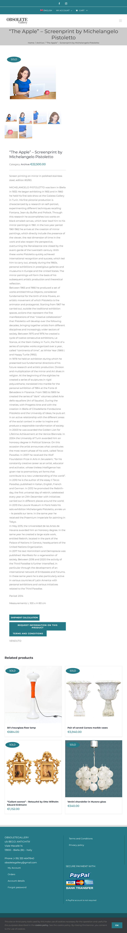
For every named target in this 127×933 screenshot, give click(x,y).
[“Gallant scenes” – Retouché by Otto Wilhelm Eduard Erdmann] (33, 768)
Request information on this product (37, 626)
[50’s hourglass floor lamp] (33, 694)
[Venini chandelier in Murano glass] (93, 768)
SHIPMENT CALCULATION (24, 617)
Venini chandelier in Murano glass (87, 801)
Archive (25, 164)
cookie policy (41, 925)
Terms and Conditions (28, 633)
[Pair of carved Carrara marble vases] (93, 694)
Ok (117, 925)
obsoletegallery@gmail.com (21, 862)
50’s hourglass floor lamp (21, 727)
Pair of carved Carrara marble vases (88, 727)
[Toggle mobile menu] (120, 20)
